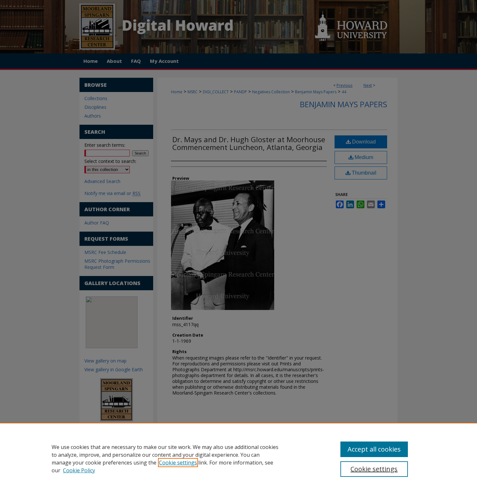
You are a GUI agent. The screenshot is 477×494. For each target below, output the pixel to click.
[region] (238, 458)
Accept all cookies (374, 449)
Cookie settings (178, 462)
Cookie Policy (79, 470)
